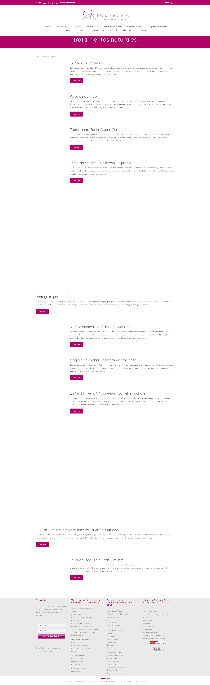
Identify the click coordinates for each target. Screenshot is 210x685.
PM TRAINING (64, 30)
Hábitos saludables (85, 63)
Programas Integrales (157, 27)
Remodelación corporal (115, 655)
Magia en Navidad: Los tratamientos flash (103, 360)
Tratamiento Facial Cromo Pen (94, 129)
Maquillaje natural (113, 626)
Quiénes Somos (63, 27)
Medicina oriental (135, 27)
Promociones (81, 30)
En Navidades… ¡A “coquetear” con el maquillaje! (108, 393)
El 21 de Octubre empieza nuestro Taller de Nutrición (77, 530)
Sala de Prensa (128, 30)
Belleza (78, 27)
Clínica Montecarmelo (112, 27)
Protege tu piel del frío (53, 296)
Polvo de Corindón (84, 96)
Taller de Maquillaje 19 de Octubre (96, 560)
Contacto (144, 30)
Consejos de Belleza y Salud (104, 30)
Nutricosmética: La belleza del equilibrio (101, 327)
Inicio (48, 27)
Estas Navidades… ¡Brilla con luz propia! (101, 163)
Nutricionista (92, 27)
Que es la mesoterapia (115, 673)
